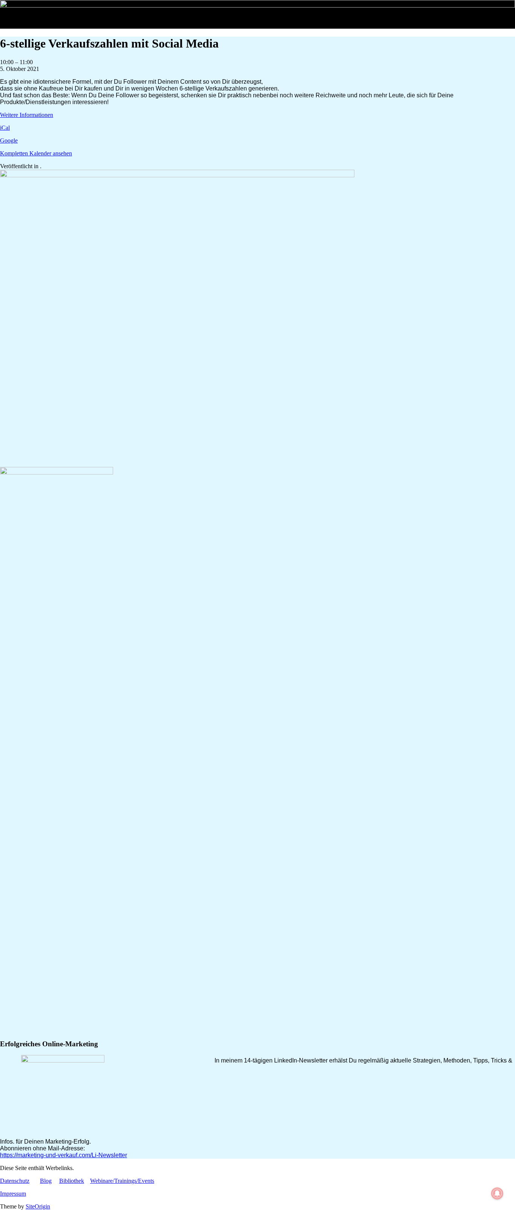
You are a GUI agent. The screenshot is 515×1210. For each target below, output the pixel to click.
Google (9, 140)
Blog (46, 1181)
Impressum (13, 1193)
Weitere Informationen (26, 115)
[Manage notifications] (497, 1193)
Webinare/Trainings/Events (122, 1181)
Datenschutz (14, 1181)
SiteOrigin (38, 1206)
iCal (5, 127)
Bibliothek (71, 1181)
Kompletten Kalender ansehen (36, 153)
